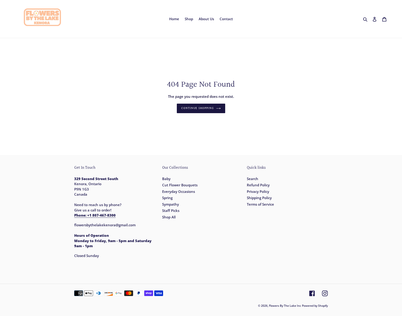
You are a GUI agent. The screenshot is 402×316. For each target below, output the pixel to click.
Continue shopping (197, 108)
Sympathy (170, 204)
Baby (166, 178)
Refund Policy (258, 185)
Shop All (169, 217)
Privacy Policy (258, 191)
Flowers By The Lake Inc (285, 306)
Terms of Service (260, 204)
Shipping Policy (259, 197)
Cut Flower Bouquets (180, 185)
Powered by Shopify (315, 306)
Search (252, 178)
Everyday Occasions (178, 191)
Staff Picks (170, 210)
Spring (167, 197)
